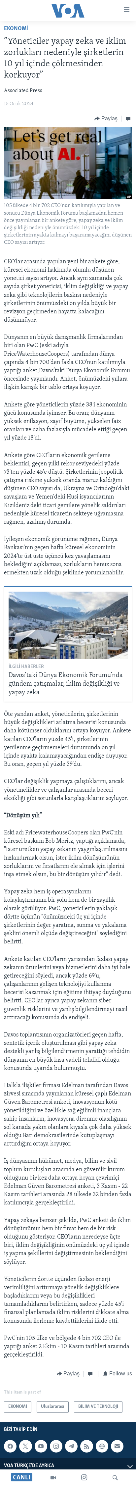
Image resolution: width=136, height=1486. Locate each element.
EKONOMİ (16, 29)
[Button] (106, 118)
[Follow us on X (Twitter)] (25, 1446)
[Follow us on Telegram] (71, 1446)
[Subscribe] (117, 1446)
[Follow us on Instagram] (56, 1446)
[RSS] (86, 1446)
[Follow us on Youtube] (41, 1446)
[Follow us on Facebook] (10, 1446)
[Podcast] (102, 1446)
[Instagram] (84, 1477)
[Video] (53, 1477)
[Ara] (115, 1477)
